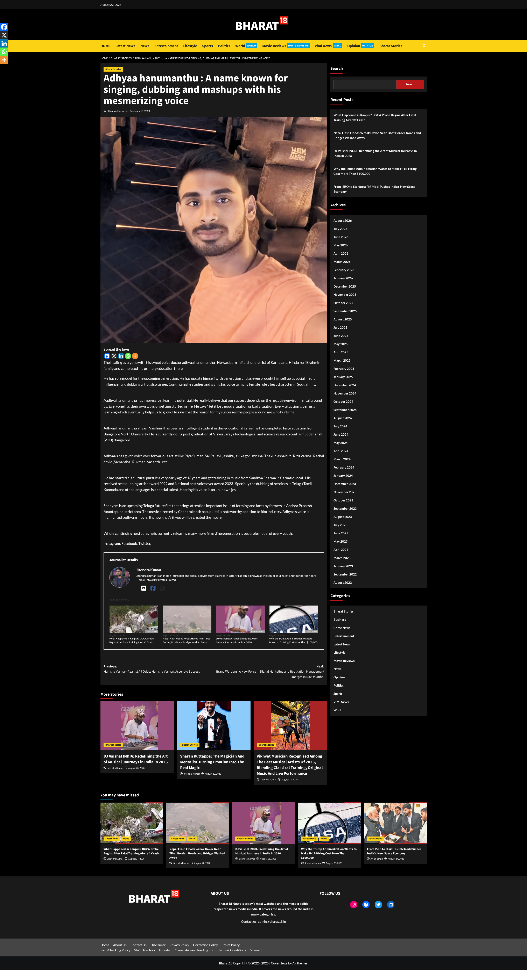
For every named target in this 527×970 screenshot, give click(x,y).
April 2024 (340, 451)
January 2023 (343, 566)
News (144, 46)
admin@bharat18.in (272, 921)
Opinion (360, 46)
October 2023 (343, 500)
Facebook (129, 543)
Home (104, 945)
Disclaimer (158, 945)
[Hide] (1, 68)
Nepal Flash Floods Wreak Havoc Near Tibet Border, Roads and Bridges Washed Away (186, 640)
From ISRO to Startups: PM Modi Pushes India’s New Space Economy (374, 189)
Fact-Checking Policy (115, 950)
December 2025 (344, 286)
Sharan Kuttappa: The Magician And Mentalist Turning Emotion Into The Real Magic (212, 762)
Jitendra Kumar (116, 111)
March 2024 (342, 459)
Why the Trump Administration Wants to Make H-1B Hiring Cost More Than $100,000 (293, 640)
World (245, 46)
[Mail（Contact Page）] (143, 588)
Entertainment (166, 46)
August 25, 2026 (334, 863)
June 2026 (340, 237)
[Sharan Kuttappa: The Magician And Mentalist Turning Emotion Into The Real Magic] (214, 725)
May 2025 (340, 344)
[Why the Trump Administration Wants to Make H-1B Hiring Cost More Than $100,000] (329, 823)
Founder (165, 950)
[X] (114, 356)
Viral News (328, 46)
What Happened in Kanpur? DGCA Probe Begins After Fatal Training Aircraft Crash (131, 640)
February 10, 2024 (140, 111)
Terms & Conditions (232, 950)
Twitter (144, 543)
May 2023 (340, 541)
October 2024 (343, 401)
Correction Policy (205, 945)
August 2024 (342, 418)
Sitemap (255, 950)
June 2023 (340, 533)
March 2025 (342, 360)
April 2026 (340, 253)
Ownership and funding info (194, 950)
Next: (270, 671)
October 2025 (343, 302)
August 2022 (342, 582)
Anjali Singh (377, 859)
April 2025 (340, 352)
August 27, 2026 (136, 859)
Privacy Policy (179, 945)
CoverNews (279, 963)
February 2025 (343, 368)
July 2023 (340, 525)
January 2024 (343, 475)
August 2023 (342, 516)
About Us (120, 945)
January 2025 (343, 376)
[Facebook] (107, 356)
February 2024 (343, 467)
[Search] (424, 46)
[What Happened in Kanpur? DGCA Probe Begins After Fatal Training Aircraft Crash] (131, 823)
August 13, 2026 (289, 779)
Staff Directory (144, 950)
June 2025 (340, 335)
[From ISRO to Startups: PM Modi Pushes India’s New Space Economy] (395, 823)
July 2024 (340, 426)
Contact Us (139, 945)
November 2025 (344, 294)
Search (336, 68)
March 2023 (342, 557)
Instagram (112, 543)
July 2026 (340, 228)
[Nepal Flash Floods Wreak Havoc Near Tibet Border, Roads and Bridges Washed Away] (197, 823)
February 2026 (343, 270)
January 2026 (343, 278)
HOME (105, 46)
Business (339, 619)
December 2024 (344, 385)
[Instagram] (162, 588)
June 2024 (340, 434)
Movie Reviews (285, 46)
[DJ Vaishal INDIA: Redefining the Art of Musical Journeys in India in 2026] (137, 725)
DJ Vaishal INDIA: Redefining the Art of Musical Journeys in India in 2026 (237, 640)
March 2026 (342, 261)
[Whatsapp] (128, 356)
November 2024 (344, 393)
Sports (207, 46)
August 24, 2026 (396, 859)
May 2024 (340, 442)
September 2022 (345, 574)
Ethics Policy (231, 945)
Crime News (341, 628)
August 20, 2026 (213, 774)
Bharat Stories (390, 46)
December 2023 (344, 483)
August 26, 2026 (136, 768)
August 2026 (342, 220)
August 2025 (342, 319)
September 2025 (345, 311)
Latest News (125, 46)
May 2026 (340, 245)
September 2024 (345, 409)
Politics (224, 46)
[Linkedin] (121, 356)
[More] (135, 356)
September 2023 (345, 508)
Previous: (152, 669)
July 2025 (340, 327)
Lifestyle (190, 46)
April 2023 (340, 549)
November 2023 (344, 492)
